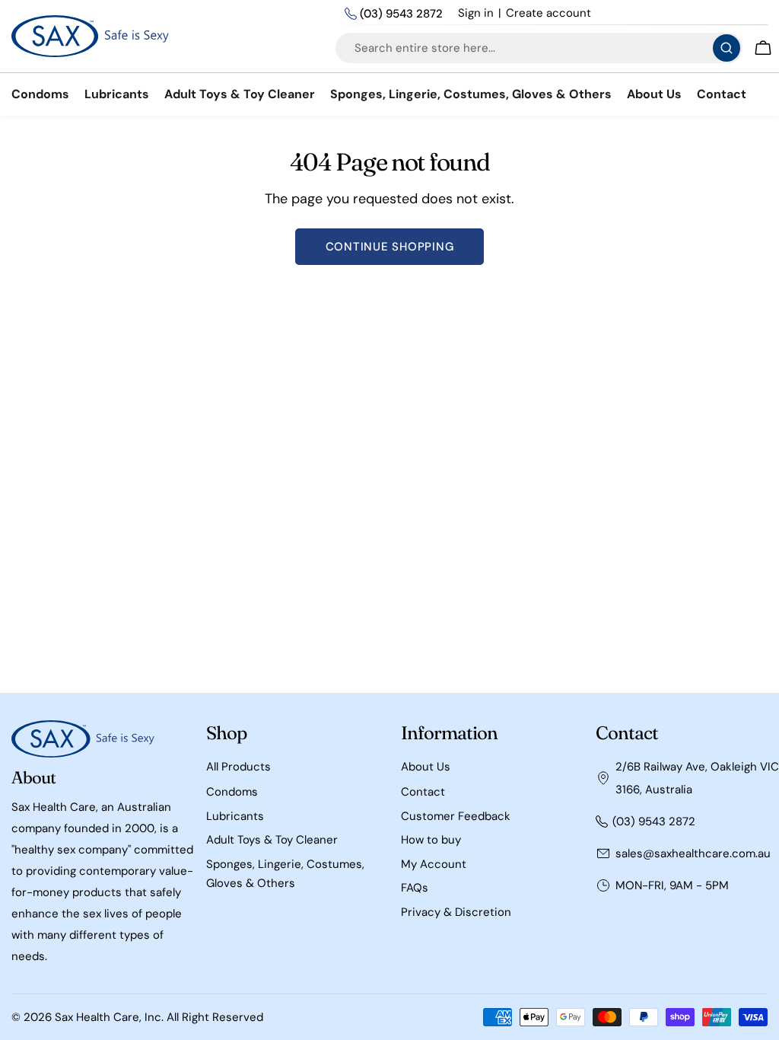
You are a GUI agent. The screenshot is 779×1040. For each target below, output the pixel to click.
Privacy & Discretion (456, 912)
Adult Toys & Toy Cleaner (272, 839)
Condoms (232, 791)
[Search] (726, 48)
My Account (433, 864)
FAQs (414, 887)
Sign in (476, 13)
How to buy (431, 839)
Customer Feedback (455, 816)
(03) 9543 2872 (401, 13)
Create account (548, 13)
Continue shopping (390, 246)
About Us (425, 766)
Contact (423, 791)
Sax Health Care (97, 1017)
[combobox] (538, 48)
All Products (238, 766)
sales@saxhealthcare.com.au (693, 853)
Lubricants (235, 816)
